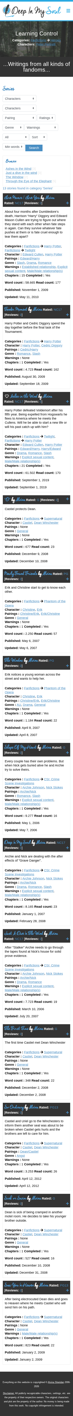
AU (19, 705)
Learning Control (36, 33)
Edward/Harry (30, 258)
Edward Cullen (33, 254)
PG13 (54, 1107)
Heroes (55, 40)
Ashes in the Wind (18, 168)
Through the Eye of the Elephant (29, 181)
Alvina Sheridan (56, 1382)
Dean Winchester (46, 522)
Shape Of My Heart (20, 747)
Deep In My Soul (17, 842)
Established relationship (39, 267)
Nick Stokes (54, 787)
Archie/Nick (28, 791)
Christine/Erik (29, 614)
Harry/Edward (51, 449)
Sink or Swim (15, 1198)
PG (66, 574)
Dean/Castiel (29, 1151)
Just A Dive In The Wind (23, 933)
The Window (14, 177)
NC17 (19, 203)
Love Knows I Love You (22, 197)
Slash (21, 263)
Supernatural (53, 518)
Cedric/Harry (29, 349)
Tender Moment (15, 309)
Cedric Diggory (51, 345)
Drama (31, 263)
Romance (45, 263)
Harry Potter (52, 246)
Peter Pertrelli (45, 44)
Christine (29, 609)
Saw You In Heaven (19, 1285)
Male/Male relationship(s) (45, 271)
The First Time (16, 1028)
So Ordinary (14, 1107)
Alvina (49, 197)
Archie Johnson (33, 787)
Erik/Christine (50, 614)
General (22, 531)
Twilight (30, 250)
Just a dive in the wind (21, 173)
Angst (21, 1155)
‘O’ (7, 499)
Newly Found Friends (20, 573)
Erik (39, 609)
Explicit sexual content (38, 457)
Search (34, 148)
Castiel (27, 522)
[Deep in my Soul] (32, 11)
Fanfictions (38, 40)
